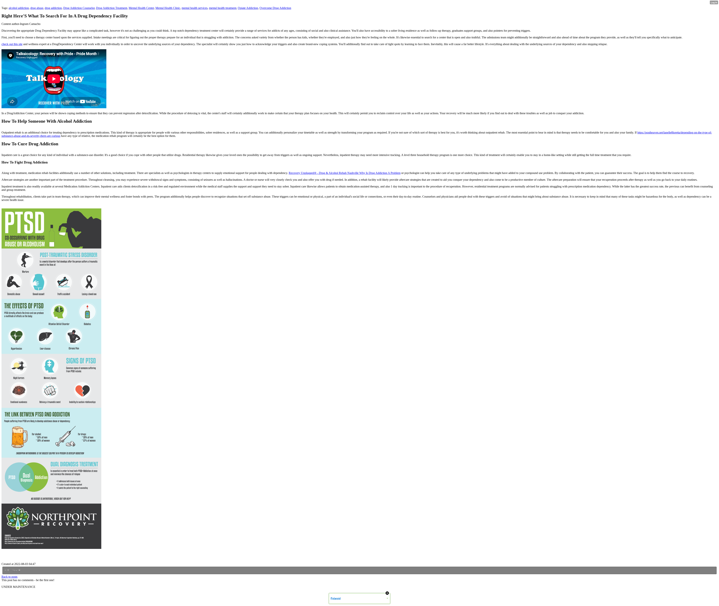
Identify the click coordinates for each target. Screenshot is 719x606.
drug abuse (36, 8)
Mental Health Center (141, 8)
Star (15, 570)
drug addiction (53, 8)
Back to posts (9, 576)
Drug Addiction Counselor (79, 8)
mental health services (194, 8)
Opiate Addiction (248, 8)
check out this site (11, 44)
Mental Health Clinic (167, 8)
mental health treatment (222, 8)
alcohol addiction (19, 8)
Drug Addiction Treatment (111, 8)
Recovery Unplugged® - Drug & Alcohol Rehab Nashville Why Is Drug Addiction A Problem (345, 173)
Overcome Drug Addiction (275, 8)
